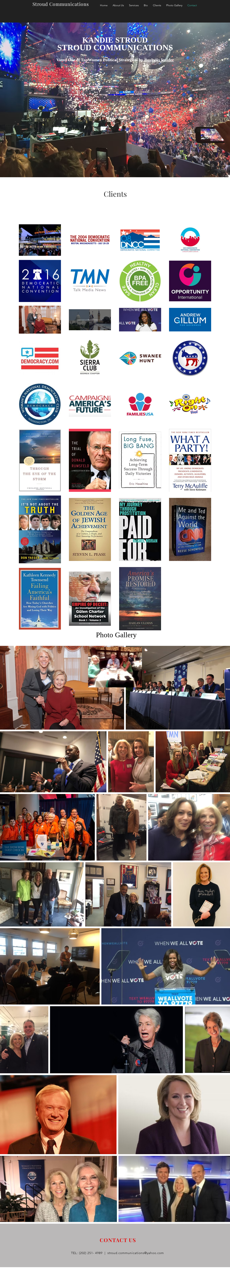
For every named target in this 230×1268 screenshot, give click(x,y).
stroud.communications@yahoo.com (135, 1253)
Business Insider (159, 60)
